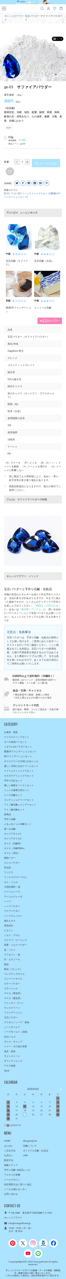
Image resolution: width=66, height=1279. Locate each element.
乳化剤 (7, 867)
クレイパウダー (12, 862)
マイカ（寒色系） (13, 993)
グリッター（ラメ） (14, 1003)
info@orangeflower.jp (19, 1223)
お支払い (8, 1155)
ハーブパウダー (12, 906)
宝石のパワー (51, 321)
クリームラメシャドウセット (35, 193)
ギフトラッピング (13, 1061)
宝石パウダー (11, 193)
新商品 (7, 814)
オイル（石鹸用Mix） (15, 848)
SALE (6, 1070)
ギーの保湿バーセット (15, 742)
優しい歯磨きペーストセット (19, 785)
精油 (6, 964)
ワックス (8, 872)
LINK (25, 1155)
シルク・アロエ (12, 935)
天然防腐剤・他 (12, 887)
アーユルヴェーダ (13, 896)
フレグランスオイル (14, 974)
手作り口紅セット (13, 780)
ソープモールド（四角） (16, 1032)
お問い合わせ (11, 1194)
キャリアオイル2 (12, 838)
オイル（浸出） (12, 853)
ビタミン (8, 930)
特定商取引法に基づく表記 (18, 1184)
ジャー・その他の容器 (15, 1046)
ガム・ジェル (11, 882)
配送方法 (8, 1160)
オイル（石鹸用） (13, 843)
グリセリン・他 (12, 954)
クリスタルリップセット (16, 737)
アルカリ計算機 (12, 1174)
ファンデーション (13, 1012)
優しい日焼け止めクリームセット (21, 766)
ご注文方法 (9, 1150)
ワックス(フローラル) (15, 877)
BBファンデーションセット (18, 756)
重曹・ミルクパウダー (15, 945)
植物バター (9, 858)
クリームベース (12, 891)
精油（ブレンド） (13, 969)
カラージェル (11, 988)
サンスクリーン (12, 1007)
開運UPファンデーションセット (20, 751)
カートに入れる (48, 163)
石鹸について (30, 1145)
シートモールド (12, 1027)
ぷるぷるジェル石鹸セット (18, 824)
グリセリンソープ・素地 (16, 1022)
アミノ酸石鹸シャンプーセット (20, 804)
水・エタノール (12, 959)
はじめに (8, 1145)
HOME (7, 1141)
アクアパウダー (12, 911)
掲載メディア (11, 1165)
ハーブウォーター (13, 916)
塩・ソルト (9, 949)
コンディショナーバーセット (19, 800)
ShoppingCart (30, 1141)
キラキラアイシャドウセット (19, 775)
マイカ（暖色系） (13, 998)
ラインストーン (12, 1056)
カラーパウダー (12, 983)
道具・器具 (9, 1051)
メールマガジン (12, 1179)
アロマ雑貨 (9, 1065)
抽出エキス (9, 920)
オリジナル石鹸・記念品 (35, 1150)
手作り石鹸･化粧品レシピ (17, 1170)
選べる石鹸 (9, 829)
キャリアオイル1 (12, 833)
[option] (33, 57)
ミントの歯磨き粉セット (16, 790)
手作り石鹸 (9, 819)
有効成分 (8, 925)
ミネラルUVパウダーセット (18, 746)
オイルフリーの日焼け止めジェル (21, 761)
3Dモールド (10, 1036)
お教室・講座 (11, 732)
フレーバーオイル (13, 978)
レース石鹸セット (13, 795)
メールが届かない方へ (15, 1189)
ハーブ (7, 901)
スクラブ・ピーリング (15, 940)
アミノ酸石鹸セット (14, 809)
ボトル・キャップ (13, 1041)
